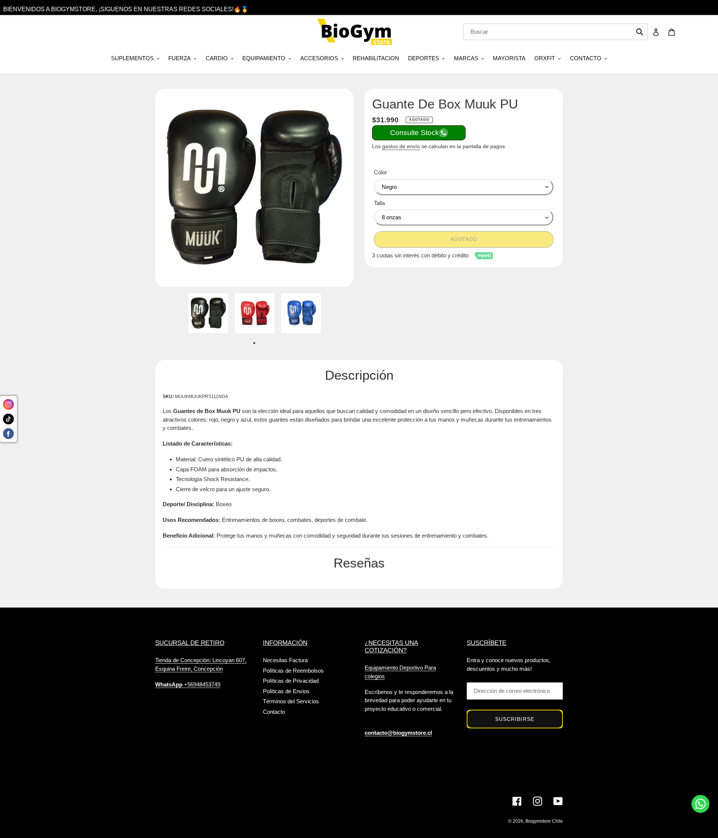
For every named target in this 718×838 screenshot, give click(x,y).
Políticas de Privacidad (291, 681)
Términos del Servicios (291, 701)
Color (380, 172)
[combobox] (555, 32)
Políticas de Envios (286, 691)
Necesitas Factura (285, 660)
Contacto (274, 712)
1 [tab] (254, 343)
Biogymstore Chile (544, 821)
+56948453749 (187, 684)
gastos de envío (401, 146)
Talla (379, 203)
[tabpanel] (208, 315)
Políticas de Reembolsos (293, 670)
